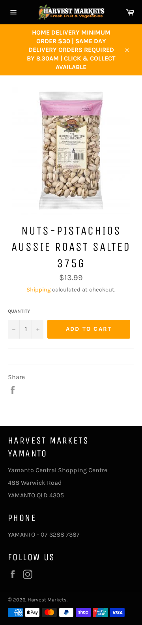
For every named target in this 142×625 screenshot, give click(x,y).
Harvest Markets (47, 600)
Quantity (19, 311)
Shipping (38, 289)
